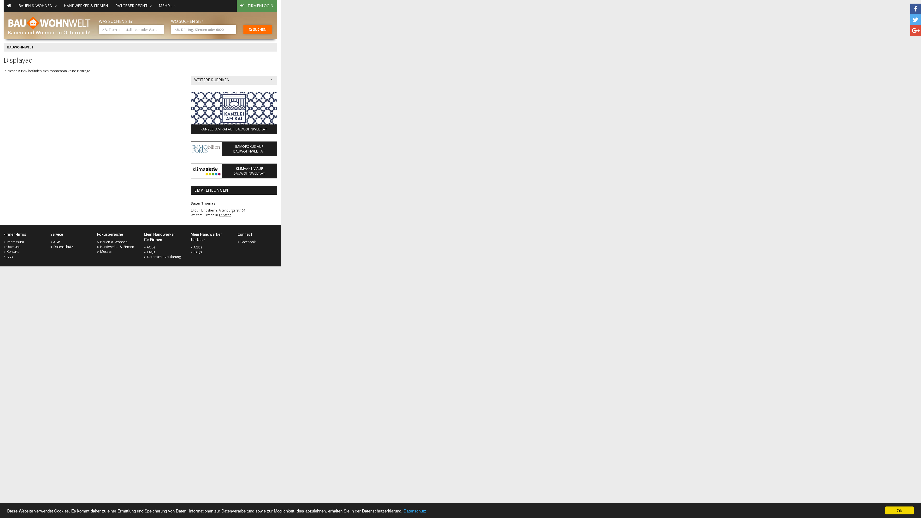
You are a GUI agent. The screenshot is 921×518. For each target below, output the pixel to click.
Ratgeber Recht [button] (131, 5)
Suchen (259, 29)
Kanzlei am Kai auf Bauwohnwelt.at (234, 129)
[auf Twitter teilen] (915, 19)
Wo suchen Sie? (187, 21)
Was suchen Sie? (116, 21)
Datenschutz (415, 511)
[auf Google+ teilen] (915, 30)
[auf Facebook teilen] (915, 9)
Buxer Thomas (203, 203)
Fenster (225, 215)
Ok (899, 510)
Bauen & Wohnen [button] (35, 5)
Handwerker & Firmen (86, 5)
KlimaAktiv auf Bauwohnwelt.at (249, 171)
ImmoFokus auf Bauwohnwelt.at (249, 148)
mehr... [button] (165, 5)
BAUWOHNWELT (20, 47)
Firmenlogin (260, 5)
